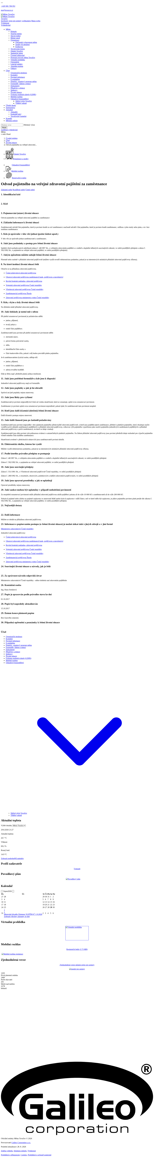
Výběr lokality (6, 825)
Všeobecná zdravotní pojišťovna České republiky (24, 289)
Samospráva (10, 108)
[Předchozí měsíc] (2, 891)
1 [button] (4, 911)
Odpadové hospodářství (20, 99)
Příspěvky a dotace (18, 88)
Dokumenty (15, 86)
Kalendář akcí (16, 114)
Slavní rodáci (16, 36)
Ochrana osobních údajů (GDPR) (23, 95)
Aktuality (14, 112)
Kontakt (9, 118)
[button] (79, 811)
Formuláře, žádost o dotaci (21, 84)
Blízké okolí (15, 38)
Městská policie (12, 121)
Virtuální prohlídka (18, 60)
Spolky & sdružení (22, 44)
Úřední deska (11, 105)
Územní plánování (18, 55)
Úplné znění (30, 190)
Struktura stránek (20, 1151)
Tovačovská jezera (18, 49)
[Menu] (2, 2)
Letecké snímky (17, 64)
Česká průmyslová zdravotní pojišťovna (21, 273)
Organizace (15, 40)
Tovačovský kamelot (18, 116)
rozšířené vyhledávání (9, 130)
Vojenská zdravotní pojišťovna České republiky (24, 285)
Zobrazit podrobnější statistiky (12, 858)
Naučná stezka (16, 34)
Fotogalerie (15, 62)
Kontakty (14, 75)
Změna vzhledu (7, 1151)
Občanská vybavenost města (26, 42)
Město (8, 29)
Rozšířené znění (19, 190)
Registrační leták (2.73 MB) (77, 949)
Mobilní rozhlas (16, 97)
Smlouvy (14, 90)
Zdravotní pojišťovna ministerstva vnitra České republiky (27, 298)
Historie (14, 31)
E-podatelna (15, 79)
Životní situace (16, 92)
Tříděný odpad (21, 103)
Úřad (8, 71)
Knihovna (19, 47)
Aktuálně (9, 110)
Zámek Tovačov (17, 51)
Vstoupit (77, 869)
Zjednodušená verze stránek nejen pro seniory (77, 965)
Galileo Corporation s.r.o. (21, 1143)
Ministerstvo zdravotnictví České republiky (17, 529)
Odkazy (14, 68)
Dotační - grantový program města (24, 81)
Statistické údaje (17, 53)
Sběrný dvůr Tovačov (23, 101)
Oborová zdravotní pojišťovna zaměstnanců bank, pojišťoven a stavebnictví (34, 277)
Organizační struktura (19, 73)
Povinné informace (18, 77)
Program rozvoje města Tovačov (23, 58)
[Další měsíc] (13, 891)
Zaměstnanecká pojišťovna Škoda (19, 293)
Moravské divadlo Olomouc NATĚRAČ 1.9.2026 (23, 914)
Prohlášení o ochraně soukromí (39, 1155)
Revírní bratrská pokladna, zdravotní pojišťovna (24, 281)
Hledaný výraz (29, 125)
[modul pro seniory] (77, 969)
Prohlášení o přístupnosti (10, 1155)
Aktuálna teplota (17, 66)
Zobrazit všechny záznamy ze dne (17, 916)
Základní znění (6, 190)
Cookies (24, 1155)
